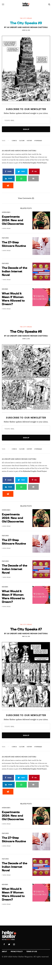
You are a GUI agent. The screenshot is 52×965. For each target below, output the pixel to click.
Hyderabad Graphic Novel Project (35, 162)
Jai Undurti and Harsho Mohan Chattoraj (27, 27)
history (29, 140)
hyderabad (38, 140)
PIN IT (27, 68)
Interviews (6, 212)
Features (5, 238)
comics (14, 140)
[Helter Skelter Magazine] (26, 4)
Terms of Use (31, 951)
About (4, 951)
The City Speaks (26, 18)
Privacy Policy (17, 951)
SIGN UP (26, 129)
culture (21, 140)
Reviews (5, 289)
